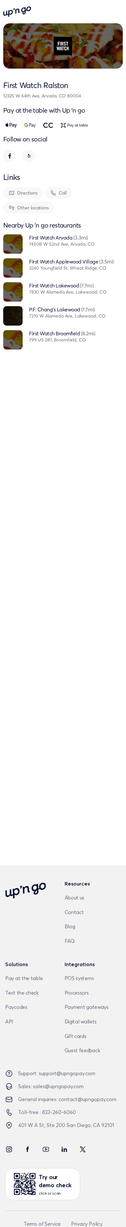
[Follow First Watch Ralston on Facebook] (9, 156)
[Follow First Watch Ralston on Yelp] (29, 156)
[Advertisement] (63, 630)
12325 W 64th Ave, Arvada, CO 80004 (42, 96)
